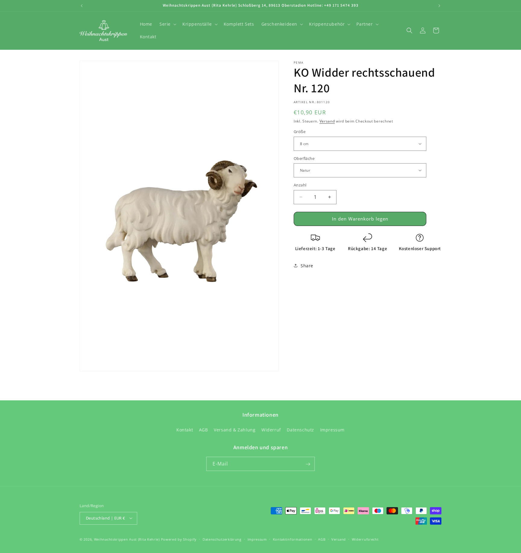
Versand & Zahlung (234, 429)
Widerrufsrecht (365, 539)
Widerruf (271, 429)
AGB (203, 429)
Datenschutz (300, 429)
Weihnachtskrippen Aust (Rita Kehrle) (127, 539)
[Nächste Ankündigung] (439, 5)
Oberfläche (304, 158)
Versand (327, 121)
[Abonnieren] (307, 464)
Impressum (332, 429)
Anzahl (300, 185)
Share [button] (307, 265)
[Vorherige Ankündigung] (81, 5)
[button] (167, 24)
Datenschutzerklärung (222, 539)
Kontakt (184, 429)
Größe (299, 131)
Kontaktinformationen (292, 539)
